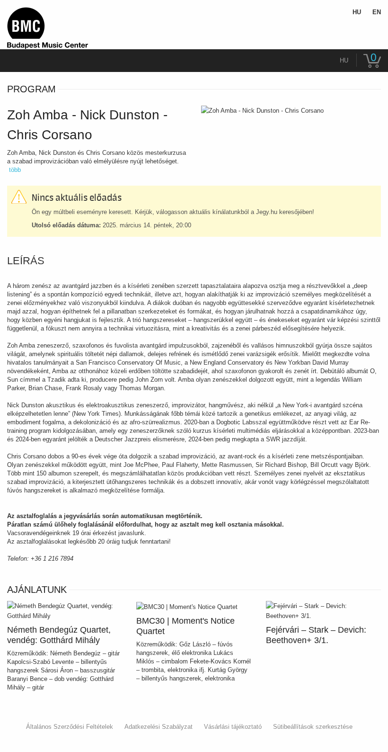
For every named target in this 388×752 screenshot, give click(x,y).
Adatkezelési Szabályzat (158, 726)
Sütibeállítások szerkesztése (313, 726)
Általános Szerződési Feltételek (69, 726)
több (15, 169)
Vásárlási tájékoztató (233, 726)
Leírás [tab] (25, 261)
